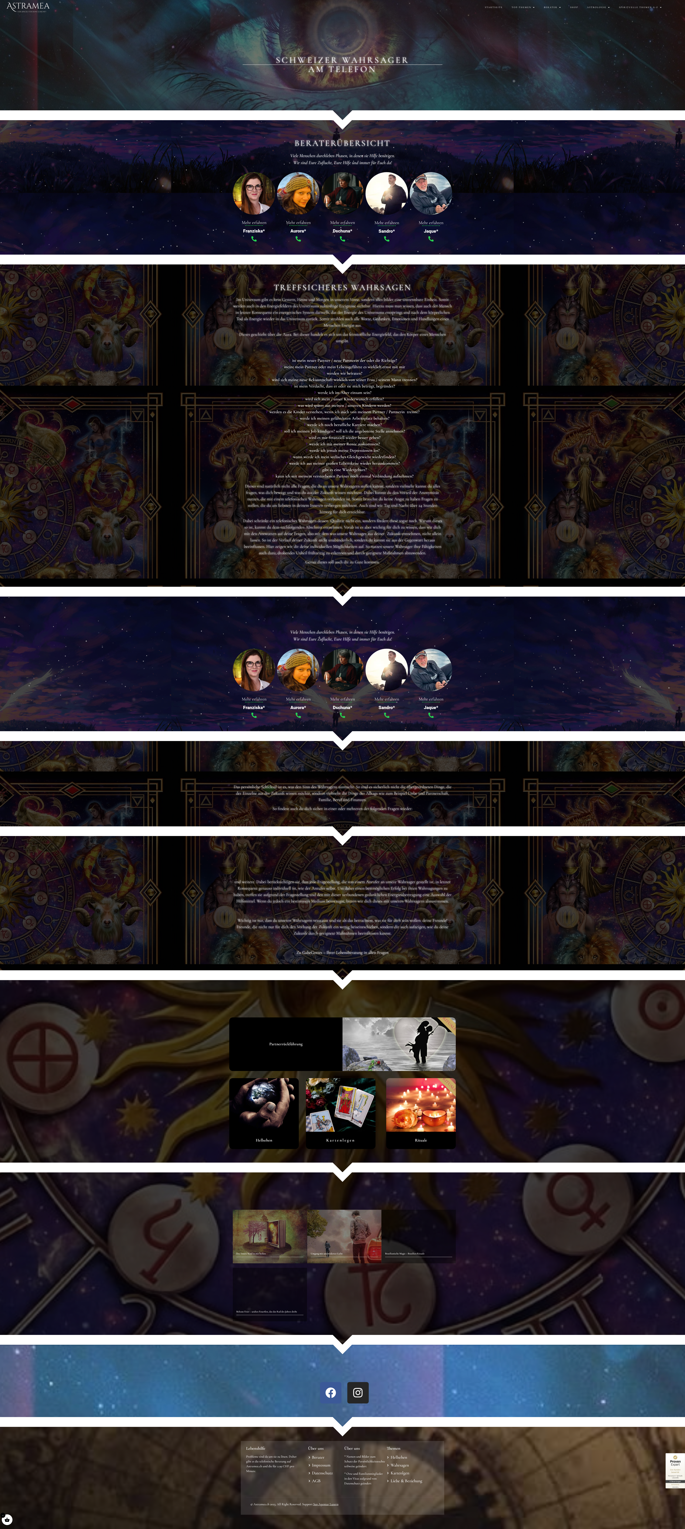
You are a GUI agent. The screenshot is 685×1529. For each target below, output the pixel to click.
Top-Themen (521, 7)
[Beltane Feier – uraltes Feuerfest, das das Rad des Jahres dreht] (270, 1294)
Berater (550, 7)
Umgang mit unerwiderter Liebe (327, 1253)
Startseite (494, 7)
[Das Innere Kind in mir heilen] (270, 1236)
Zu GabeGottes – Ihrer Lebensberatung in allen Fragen (342, 952)
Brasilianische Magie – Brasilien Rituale (405, 1253)
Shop (574, 7)
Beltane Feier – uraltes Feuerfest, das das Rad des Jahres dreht (266, 1311)
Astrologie (596, 7)
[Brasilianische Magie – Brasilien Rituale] (419, 1236)
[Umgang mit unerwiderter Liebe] (344, 1236)
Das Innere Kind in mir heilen (251, 1253)
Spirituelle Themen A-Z (638, 7)
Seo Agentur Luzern (325, 1504)
